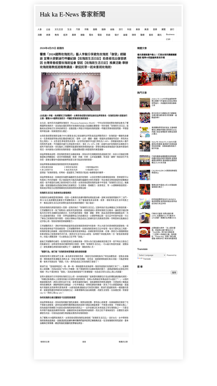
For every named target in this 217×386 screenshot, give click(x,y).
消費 (40, 35)
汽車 (78, 29)
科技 (129, 29)
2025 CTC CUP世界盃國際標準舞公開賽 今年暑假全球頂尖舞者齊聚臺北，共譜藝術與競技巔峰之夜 (164, 102)
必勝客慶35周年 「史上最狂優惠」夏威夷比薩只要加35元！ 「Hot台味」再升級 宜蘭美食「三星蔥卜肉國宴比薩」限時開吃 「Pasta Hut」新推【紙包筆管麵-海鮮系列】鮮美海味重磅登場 (158, 234)
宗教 (86, 29)
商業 (48, 35)
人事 (39, 29)
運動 (82, 35)
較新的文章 (45, 342)
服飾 (104, 29)
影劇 (108, 35)
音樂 (155, 29)
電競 (100, 35)
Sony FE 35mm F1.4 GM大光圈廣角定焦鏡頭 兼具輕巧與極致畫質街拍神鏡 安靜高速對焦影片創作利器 (164, 145)
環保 (134, 35)
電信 (91, 35)
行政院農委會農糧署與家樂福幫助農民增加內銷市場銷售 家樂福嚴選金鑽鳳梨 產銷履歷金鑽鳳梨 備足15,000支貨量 (164, 159)
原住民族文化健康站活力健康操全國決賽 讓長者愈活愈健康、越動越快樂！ (164, 115)
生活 (69, 29)
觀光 (160, 35)
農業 (74, 35)
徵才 (117, 35)
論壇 (125, 35)
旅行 (172, 29)
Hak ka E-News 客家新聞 (72, 14)
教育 (57, 35)
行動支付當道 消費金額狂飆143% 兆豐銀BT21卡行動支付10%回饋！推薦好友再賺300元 (164, 216)
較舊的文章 (123, 342)
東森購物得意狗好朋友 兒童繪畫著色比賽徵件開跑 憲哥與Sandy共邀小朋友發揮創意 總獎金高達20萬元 (164, 131)
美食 (138, 29)
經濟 (65, 35)
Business (170, 34)
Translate (147, 259)
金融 (112, 29)
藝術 (151, 35)
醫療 (142, 35)
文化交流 (59, 29)
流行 (121, 29)
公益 (48, 29)
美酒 (146, 29)
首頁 (84, 342)
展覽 (163, 29)
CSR (168, 39)
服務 (95, 29)
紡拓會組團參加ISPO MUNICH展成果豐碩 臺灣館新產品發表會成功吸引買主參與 (164, 201)
